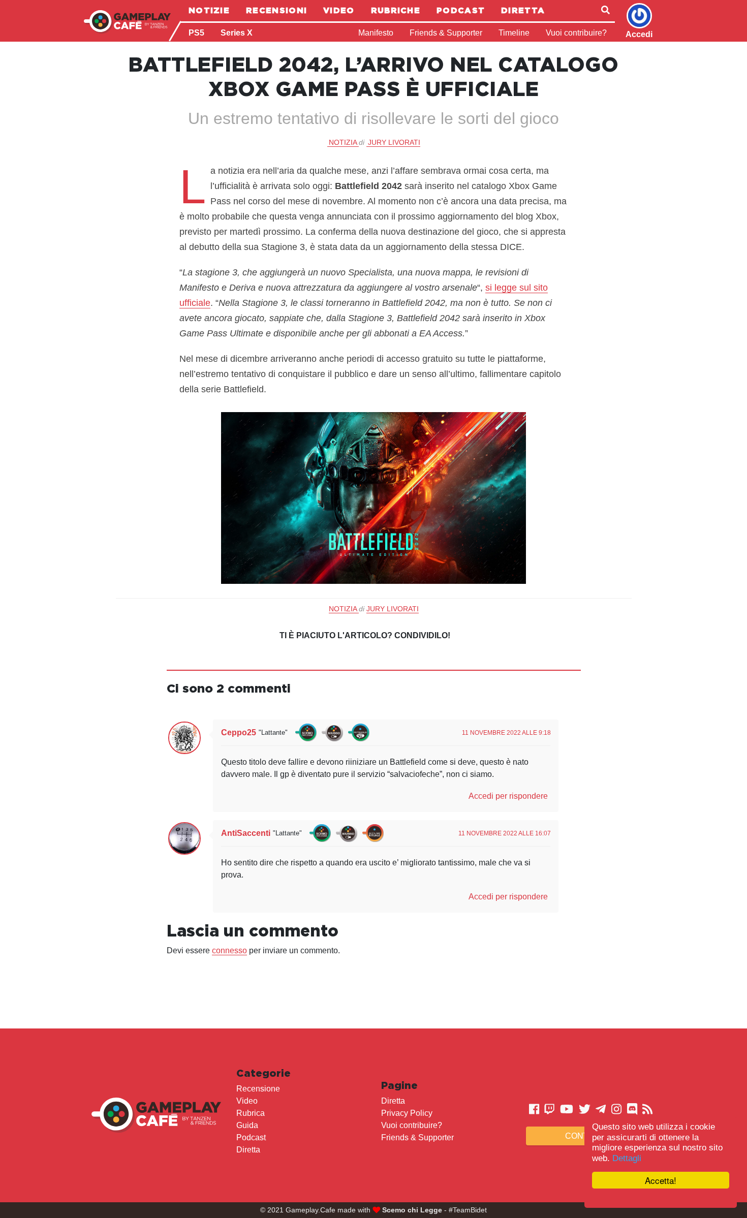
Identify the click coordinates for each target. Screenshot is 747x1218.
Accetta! (660, 1180)
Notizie (209, 10)
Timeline (514, 32)
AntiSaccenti (245, 833)
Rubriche (395, 10)
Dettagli (626, 1158)
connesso (229, 950)
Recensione (258, 1088)
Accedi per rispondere (508, 796)
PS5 (196, 32)
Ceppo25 (238, 732)
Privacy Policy (406, 1113)
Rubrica (250, 1113)
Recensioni (276, 10)
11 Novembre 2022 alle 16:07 (504, 833)
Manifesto (375, 32)
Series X (237, 32)
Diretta (523, 10)
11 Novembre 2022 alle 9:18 (506, 732)
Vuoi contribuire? (576, 32)
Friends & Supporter (446, 32)
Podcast (461, 10)
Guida (247, 1125)
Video (339, 10)
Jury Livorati (394, 142)
